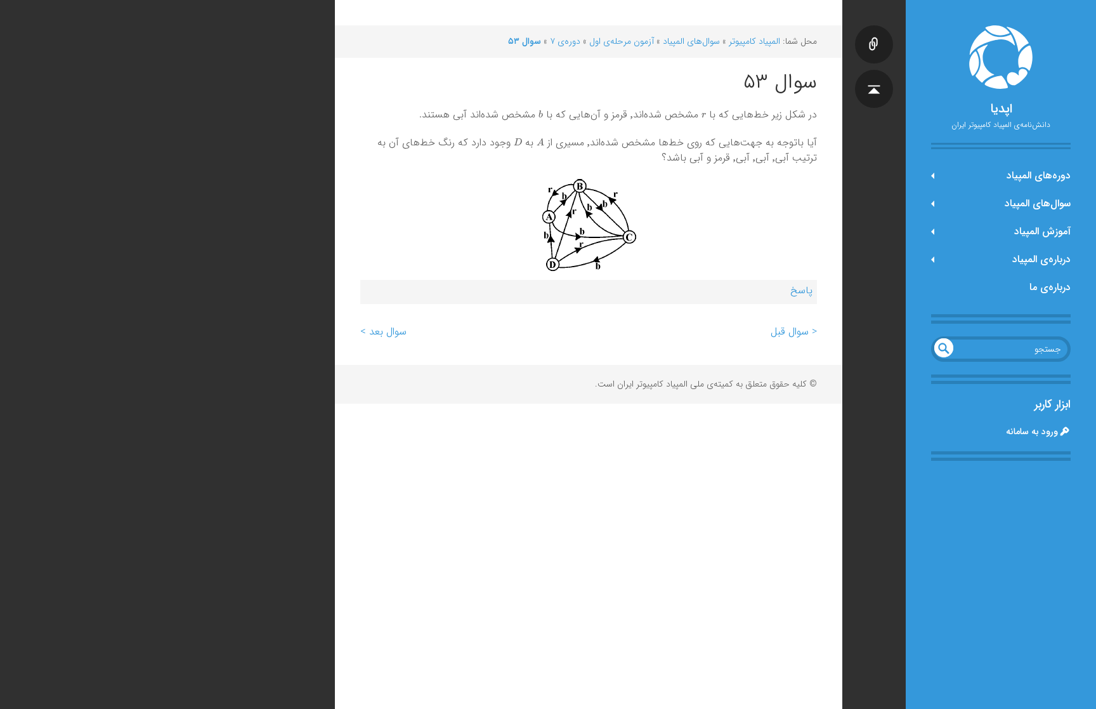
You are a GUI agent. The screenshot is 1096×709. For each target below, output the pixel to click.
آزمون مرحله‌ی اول (621, 41)
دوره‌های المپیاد (1039, 175)
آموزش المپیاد (1042, 231)
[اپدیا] (1001, 57)
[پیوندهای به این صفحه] (874, 32)
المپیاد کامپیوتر (754, 41)
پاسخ (801, 290)
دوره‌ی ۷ (565, 41)
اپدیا (1001, 109)
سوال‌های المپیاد (1038, 203)
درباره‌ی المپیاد (1041, 259)
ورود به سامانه (1032, 432)
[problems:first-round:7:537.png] (588, 225)
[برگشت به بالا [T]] (874, 76)
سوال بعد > (383, 332)
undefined (943, 347)
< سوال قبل (794, 332)
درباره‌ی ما (1050, 287)
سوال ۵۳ (524, 41)
